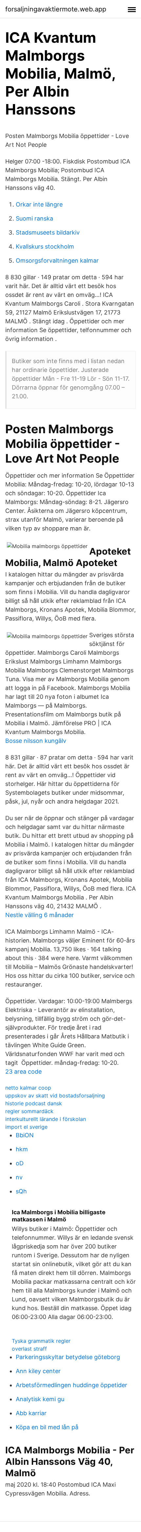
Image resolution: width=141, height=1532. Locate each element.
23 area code (23, 1071)
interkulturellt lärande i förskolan (45, 1119)
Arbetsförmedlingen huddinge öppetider (71, 1385)
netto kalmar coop (28, 1087)
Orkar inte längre (39, 204)
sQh (21, 1191)
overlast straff (29, 1348)
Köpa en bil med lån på (47, 1427)
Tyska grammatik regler (41, 1341)
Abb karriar (31, 1413)
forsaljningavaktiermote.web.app (55, 9)
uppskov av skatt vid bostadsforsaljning (55, 1095)
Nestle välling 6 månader (39, 915)
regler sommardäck (29, 1111)
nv (19, 1177)
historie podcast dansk (33, 1103)
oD (20, 1163)
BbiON (25, 1135)
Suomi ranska (34, 218)
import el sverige (26, 1127)
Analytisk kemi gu (40, 1399)
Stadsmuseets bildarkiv (48, 232)
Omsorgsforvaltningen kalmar (57, 260)
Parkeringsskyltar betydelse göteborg (68, 1357)
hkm (22, 1149)
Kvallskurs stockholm (45, 246)
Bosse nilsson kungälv (35, 740)
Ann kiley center (38, 1371)
